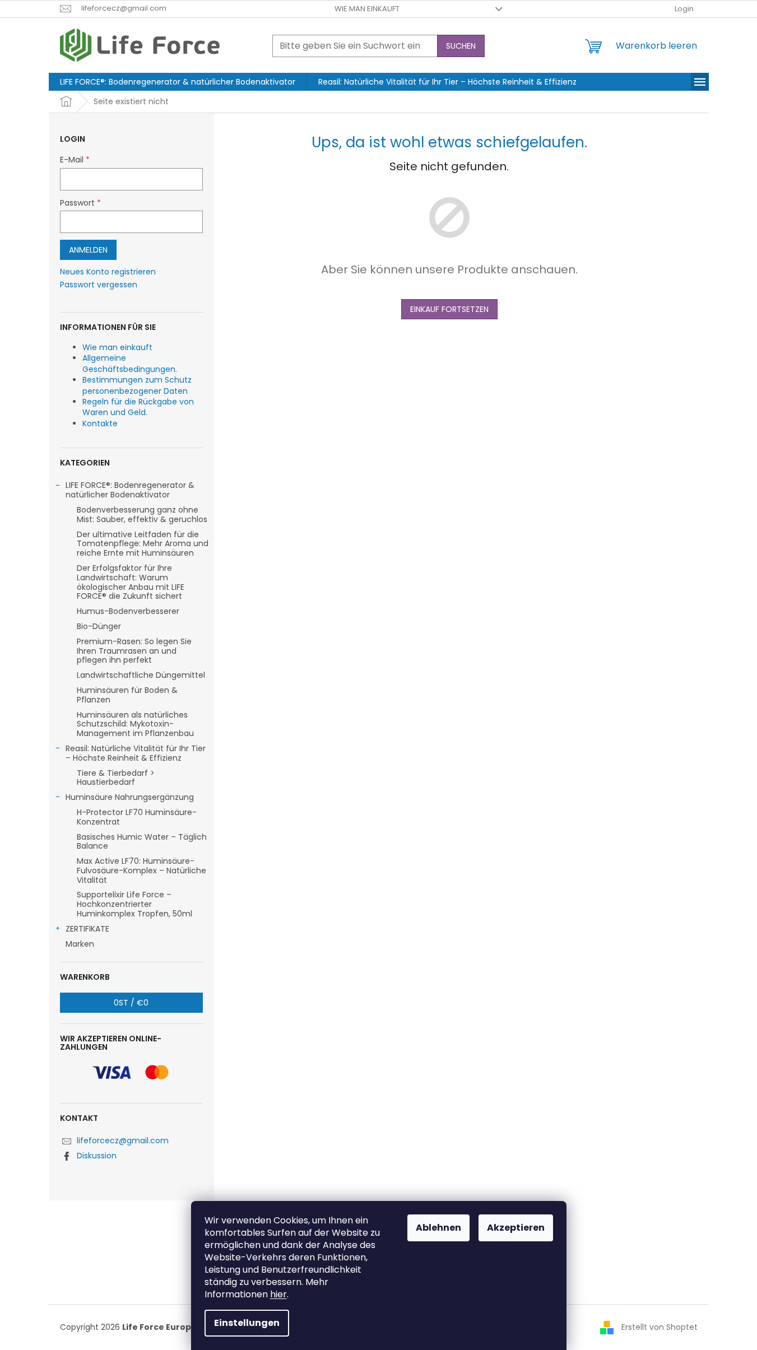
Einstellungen (247, 1322)
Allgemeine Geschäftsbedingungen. (129, 363)
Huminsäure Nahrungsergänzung (130, 797)
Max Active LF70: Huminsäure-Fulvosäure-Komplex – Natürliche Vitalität (141, 870)
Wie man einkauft (367, 8)
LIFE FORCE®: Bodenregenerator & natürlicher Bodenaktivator (130, 490)
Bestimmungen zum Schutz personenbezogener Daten (137, 385)
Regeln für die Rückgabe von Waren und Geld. (138, 407)
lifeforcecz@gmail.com (123, 1140)
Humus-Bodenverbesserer (128, 611)
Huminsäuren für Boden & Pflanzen (127, 695)
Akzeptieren (516, 1227)
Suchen (461, 46)
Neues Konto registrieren (108, 272)
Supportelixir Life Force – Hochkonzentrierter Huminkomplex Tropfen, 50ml (134, 904)
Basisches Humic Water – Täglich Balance (142, 841)
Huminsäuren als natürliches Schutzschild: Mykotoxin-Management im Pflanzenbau (135, 724)
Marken (80, 943)
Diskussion (97, 1155)
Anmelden (88, 249)
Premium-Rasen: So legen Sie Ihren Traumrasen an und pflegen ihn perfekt (134, 651)
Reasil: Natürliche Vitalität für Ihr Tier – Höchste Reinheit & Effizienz (136, 753)
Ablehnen (438, 1227)
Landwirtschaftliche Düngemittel (141, 675)
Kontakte (100, 423)
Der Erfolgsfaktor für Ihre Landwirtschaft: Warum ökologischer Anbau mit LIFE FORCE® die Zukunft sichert (130, 582)
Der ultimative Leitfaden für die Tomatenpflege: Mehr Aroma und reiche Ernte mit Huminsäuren (142, 544)
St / (131, 1002)
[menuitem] (177, 82)
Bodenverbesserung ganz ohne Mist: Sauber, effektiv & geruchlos (142, 514)
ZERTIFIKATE (87, 928)
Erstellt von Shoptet (659, 1327)
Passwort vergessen (98, 285)
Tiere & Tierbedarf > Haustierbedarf (116, 777)
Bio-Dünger (99, 626)
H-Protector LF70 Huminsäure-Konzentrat (137, 817)
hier (278, 1294)
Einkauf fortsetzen (449, 309)
